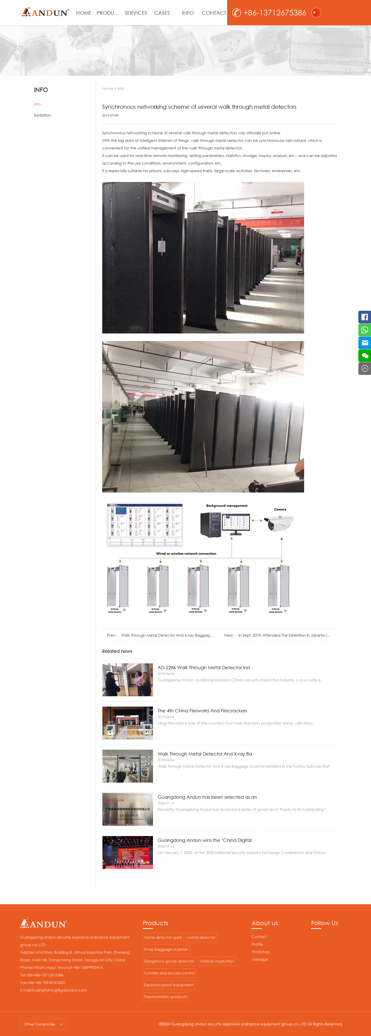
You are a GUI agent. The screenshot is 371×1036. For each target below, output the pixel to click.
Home (107, 88)
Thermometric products (165, 996)
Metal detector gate (163, 937)
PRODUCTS (110, 13)
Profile (257, 944)
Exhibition (42, 115)
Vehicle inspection (217, 961)
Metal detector (202, 937)
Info (37, 104)
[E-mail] (364, 342)
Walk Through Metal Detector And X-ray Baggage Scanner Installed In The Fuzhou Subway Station (168, 635)
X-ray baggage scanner (166, 949)
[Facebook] (364, 317)
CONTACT (214, 13)
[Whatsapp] (364, 330)
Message (260, 959)
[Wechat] (364, 355)
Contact (259, 936)
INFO (188, 13)
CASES (162, 13)
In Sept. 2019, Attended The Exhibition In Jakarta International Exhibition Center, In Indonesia (285, 635)
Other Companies (39, 1024)
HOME (83, 13)
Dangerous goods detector (169, 961)
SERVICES (136, 13)
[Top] (364, 368)
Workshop (261, 951)
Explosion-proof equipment (168, 984)
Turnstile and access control (169, 973)
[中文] (316, 12)
